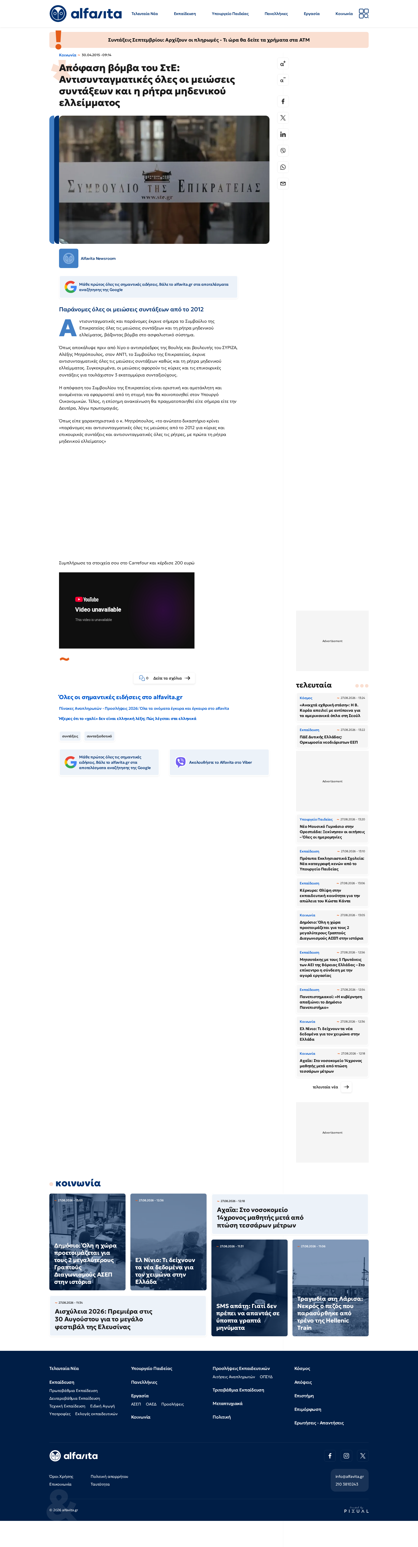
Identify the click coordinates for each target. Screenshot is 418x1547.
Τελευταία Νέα (145, 13)
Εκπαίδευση (185, 13)
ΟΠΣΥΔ (266, 1376)
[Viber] (283, 150)
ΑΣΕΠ (136, 1404)
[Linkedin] (283, 134)
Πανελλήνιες (276, 13)
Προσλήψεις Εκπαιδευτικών (241, 1368)
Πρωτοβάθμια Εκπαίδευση (73, 1390)
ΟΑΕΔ (151, 1404)
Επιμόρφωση (307, 1409)
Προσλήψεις (172, 1404)
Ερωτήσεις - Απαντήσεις (319, 1423)
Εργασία (312, 13)
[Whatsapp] (283, 167)
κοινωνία (78, 1183)
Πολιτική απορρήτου (109, 1476)
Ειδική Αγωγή (102, 1406)
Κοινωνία (344, 13)
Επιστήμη (304, 1395)
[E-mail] (283, 183)
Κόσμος (302, 1368)
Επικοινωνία (60, 1484)
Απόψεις (303, 1382)
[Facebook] (283, 101)
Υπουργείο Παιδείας (230, 13)
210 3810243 (347, 1484)
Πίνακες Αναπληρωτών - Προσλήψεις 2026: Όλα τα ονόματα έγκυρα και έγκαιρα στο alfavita (144, 708)
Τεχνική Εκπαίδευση (67, 1406)
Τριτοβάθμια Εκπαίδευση (238, 1390)
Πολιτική (222, 1417)
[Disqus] (167, 853)
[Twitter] (283, 117)
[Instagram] (346, 1455)
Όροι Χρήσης (61, 1476)
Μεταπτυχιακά (228, 1403)
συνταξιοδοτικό (99, 736)
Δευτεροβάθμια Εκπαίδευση (74, 1398)
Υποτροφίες (59, 1413)
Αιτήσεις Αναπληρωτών (234, 1376)
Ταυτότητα (100, 1484)
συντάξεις (70, 736)
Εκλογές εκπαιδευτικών (96, 1413)
